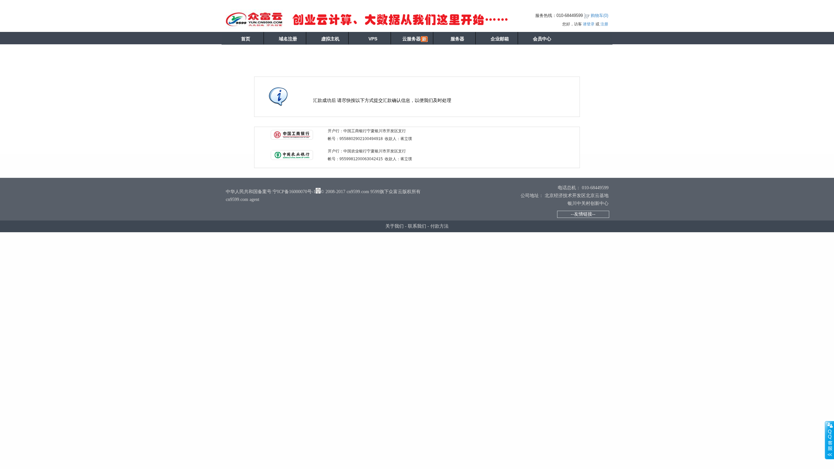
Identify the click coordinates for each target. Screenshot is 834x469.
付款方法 (439, 226)
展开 (829, 440)
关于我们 (394, 226)
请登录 (589, 24)
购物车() (599, 15)
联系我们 (417, 226)
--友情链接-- (583, 214)
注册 (604, 24)
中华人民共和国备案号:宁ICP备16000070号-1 (271, 191)
